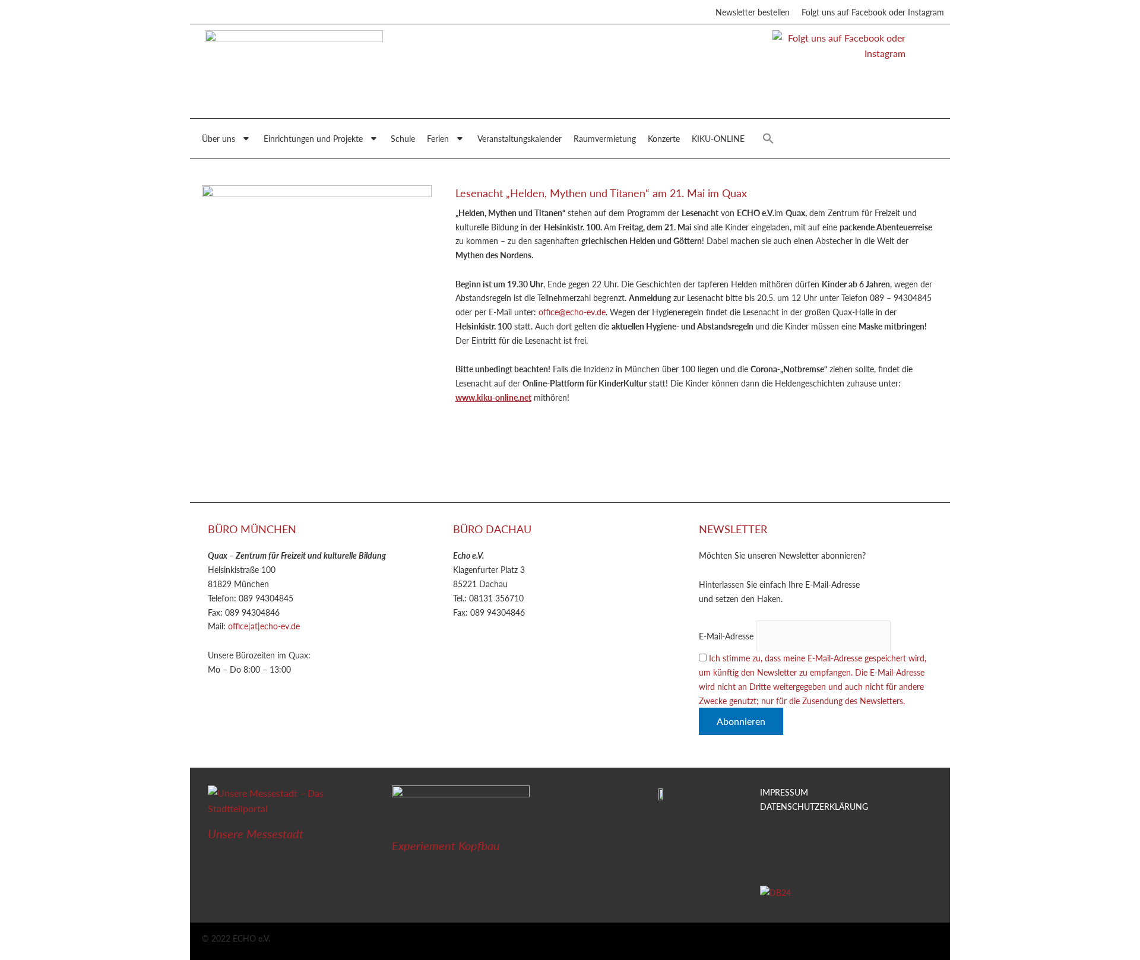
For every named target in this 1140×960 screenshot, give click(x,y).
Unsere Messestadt (255, 833)
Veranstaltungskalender (519, 138)
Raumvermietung (605, 138)
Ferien (438, 138)
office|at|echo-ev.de (264, 626)
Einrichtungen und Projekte (313, 138)
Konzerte (664, 138)
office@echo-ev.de (572, 312)
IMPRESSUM (784, 792)
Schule (403, 138)
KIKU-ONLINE (718, 138)
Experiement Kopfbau (446, 845)
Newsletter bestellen (752, 12)
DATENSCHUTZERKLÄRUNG (814, 806)
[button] (768, 138)
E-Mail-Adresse (726, 636)
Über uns (218, 138)
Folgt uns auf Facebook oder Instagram (873, 12)
